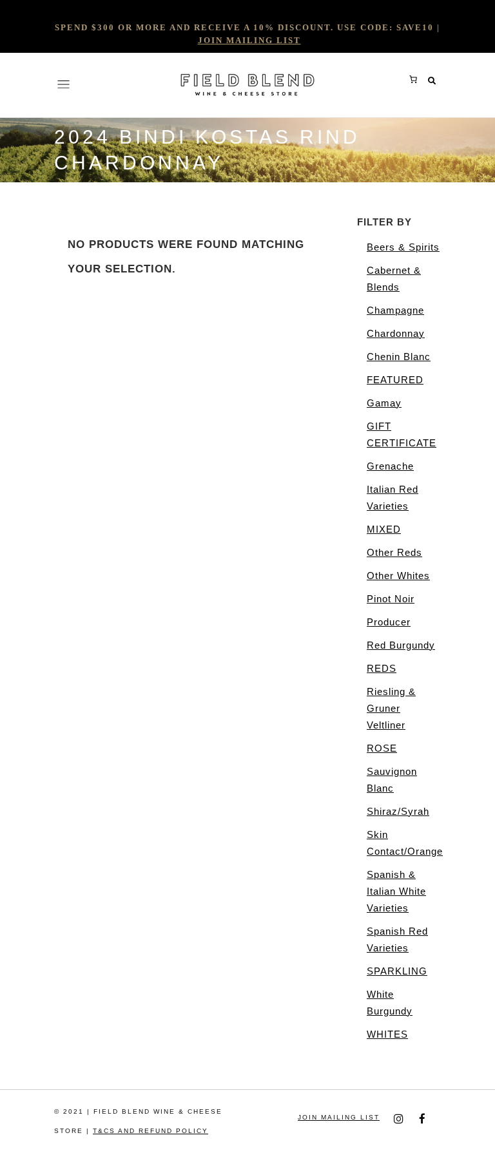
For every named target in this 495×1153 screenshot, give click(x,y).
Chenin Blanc (399, 356)
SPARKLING (397, 971)
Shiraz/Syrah (398, 811)
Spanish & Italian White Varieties (396, 891)
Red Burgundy (401, 645)
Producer (389, 621)
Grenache (390, 466)
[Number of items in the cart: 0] (413, 79)
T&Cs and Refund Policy (150, 1130)
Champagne (395, 310)
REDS (381, 668)
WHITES (387, 1034)
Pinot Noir (390, 598)
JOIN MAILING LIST (249, 40)
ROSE (382, 748)
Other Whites (398, 575)
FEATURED (395, 379)
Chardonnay (396, 333)
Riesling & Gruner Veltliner (391, 708)
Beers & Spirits (403, 247)
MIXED (384, 529)
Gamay (384, 402)
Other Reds (394, 552)
